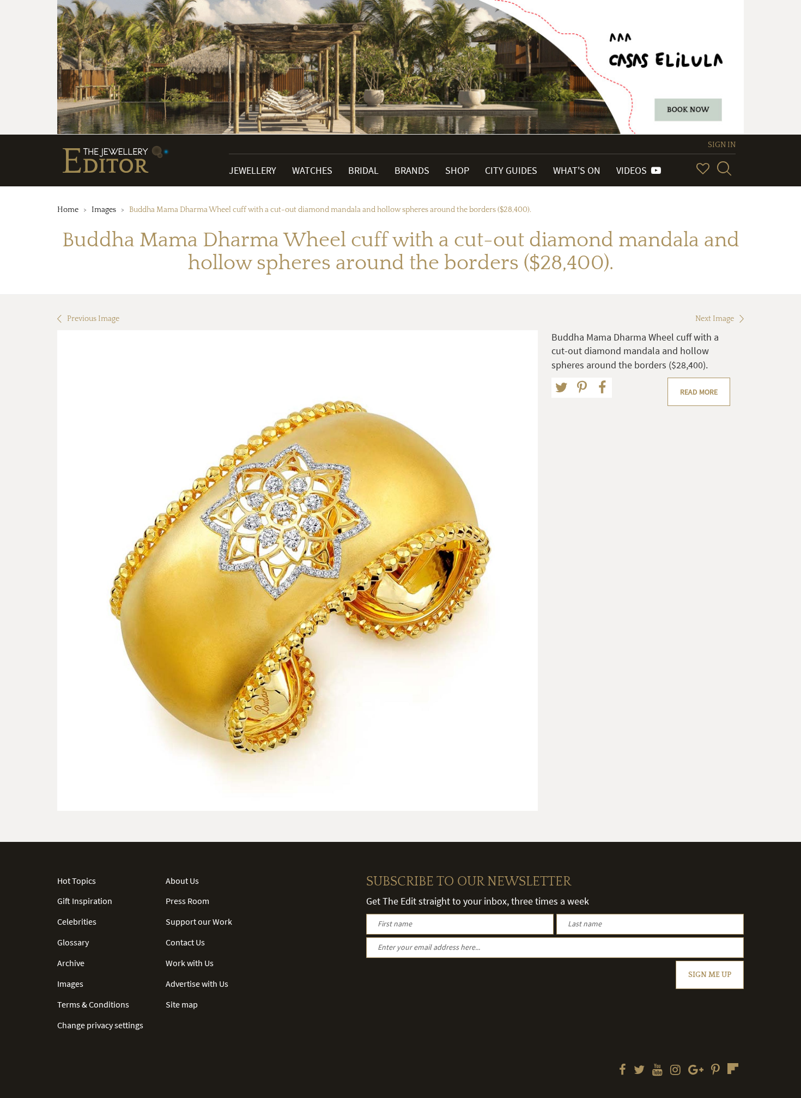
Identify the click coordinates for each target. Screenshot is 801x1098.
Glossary (73, 942)
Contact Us (185, 942)
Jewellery (252, 170)
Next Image (714, 318)
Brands (412, 170)
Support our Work (199, 921)
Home (67, 209)
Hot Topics (76, 880)
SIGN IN (722, 145)
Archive (70, 962)
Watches (312, 170)
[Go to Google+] (695, 1071)
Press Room (187, 900)
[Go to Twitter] (639, 1071)
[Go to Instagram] (675, 1071)
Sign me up (709, 974)
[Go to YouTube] (657, 1071)
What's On (576, 170)
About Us (182, 880)
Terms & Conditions (93, 1004)
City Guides (511, 170)
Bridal (363, 170)
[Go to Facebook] (622, 1071)
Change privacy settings (100, 1025)
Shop (457, 170)
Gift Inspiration (84, 900)
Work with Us (190, 962)
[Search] (724, 168)
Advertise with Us (197, 983)
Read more (699, 392)
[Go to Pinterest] (715, 1071)
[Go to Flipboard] (732, 1068)
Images (104, 209)
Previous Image (93, 318)
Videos (633, 170)
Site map (182, 1004)
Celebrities (76, 921)
